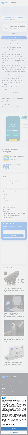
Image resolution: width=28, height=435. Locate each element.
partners (10, 400)
